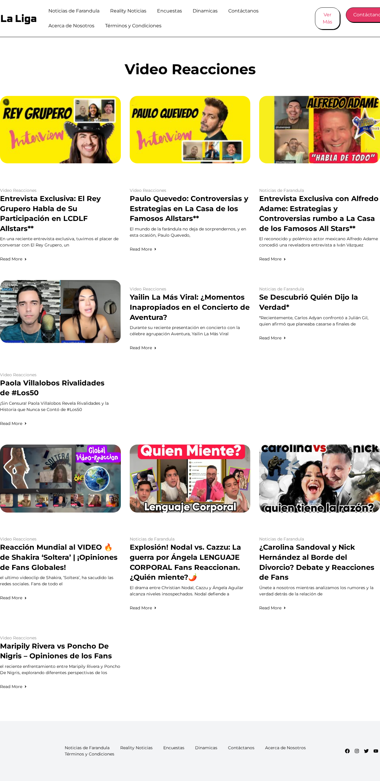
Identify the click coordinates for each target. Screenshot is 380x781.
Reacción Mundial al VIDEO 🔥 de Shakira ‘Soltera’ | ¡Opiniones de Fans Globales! (59, 557)
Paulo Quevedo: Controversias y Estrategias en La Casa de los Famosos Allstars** (189, 208)
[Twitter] (366, 751)
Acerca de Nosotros (71, 26)
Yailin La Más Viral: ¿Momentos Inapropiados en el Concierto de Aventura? (190, 307)
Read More (11, 259)
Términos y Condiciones (133, 26)
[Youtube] (375, 751)
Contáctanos (243, 11)
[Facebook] (347, 751)
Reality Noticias (128, 11)
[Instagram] (356, 751)
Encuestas (169, 11)
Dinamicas (205, 11)
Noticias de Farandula (73, 11)
